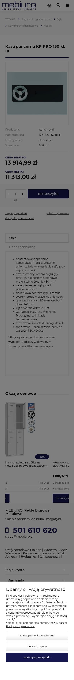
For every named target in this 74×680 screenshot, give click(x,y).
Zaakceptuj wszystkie (37, 657)
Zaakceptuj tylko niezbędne (37, 635)
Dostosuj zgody (37, 646)
